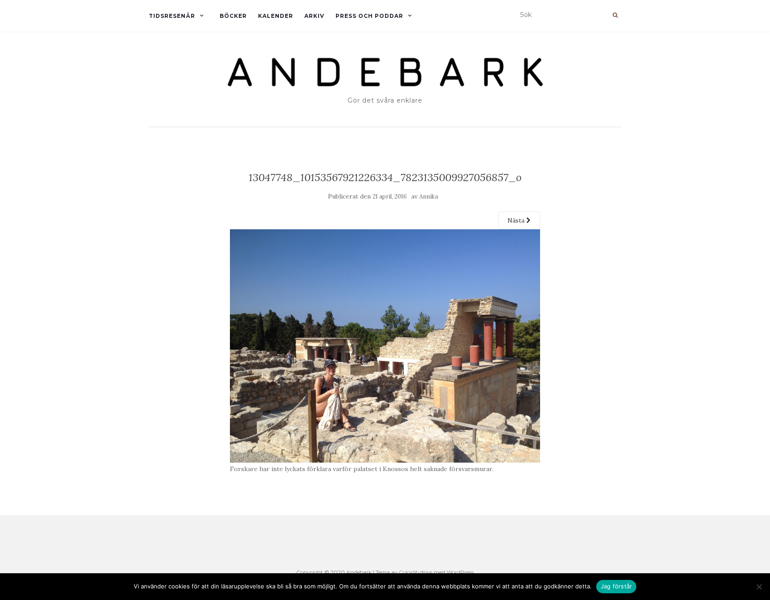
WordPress (460, 572)
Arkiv (314, 15)
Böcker (233, 15)
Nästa (517, 220)
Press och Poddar (369, 15)
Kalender (275, 15)
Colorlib (409, 572)
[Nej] (758, 586)
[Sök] (615, 15)
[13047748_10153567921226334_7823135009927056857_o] (385, 345)
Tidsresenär (172, 15)
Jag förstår (616, 586)
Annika (428, 196)
